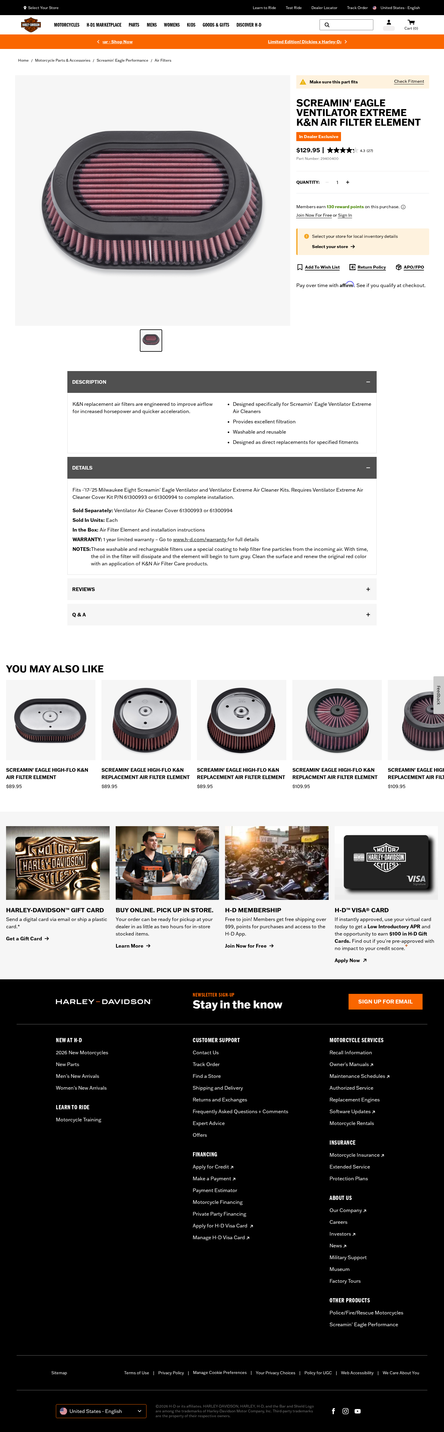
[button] (350, 150)
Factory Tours (345, 1281)
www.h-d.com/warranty (200, 539)
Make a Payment (212, 1178)
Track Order (357, 7)
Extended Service (350, 1167)
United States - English (400, 7)
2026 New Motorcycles (82, 1052)
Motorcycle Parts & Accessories (62, 60)
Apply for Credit (211, 1167)
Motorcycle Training (78, 1120)
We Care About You (401, 1372)
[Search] (346, 24)
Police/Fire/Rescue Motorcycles (366, 1313)
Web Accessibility (357, 1372)
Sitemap (59, 1372)
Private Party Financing (219, 1214)
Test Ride (294, 7)
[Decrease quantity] (327, 182)
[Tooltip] (403, 207)
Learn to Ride (264, 7)
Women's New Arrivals (81, 1088)
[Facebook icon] (333, 1411)
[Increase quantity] (348, 182)
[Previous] (98, 42)
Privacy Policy (171, 1372)
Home (23, 60)
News (336, 1246)
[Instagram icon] (345, 1411)
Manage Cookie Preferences (220, 1372)
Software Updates (350, 1111)
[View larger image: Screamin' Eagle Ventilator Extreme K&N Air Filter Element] (152, 199)
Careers (338, 1222)
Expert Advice (209, 1123)
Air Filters (163, 60)
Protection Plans (349, 1178)
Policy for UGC (318, 1372)
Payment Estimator (215, 1190)
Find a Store (207, 1076)
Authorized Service (351, 1088)
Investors (340, 1234)
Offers (200, 1135)
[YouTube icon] (357, 1411)
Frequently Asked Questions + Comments (240, 1111)
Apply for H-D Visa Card (221, 1226)
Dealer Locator (324, 7)
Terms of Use (136, 1372)
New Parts (67, 1064)
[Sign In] (389, 25)
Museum (340, 1269)
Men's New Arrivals (77, 1076)
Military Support (348, 1257)
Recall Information (351, 1052)
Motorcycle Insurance (355, 1155)
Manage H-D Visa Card (219, 1237)
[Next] (346, 42)
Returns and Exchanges (220, 1100)
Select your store (330, 246)
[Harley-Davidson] (119, 1001)
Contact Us (206, 1052)
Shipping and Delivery (218, 1088)
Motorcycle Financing (218, 1202)
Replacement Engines (355, 1100)
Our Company (346, 1210)
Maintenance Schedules (357, 1076)
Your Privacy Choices (275, 1372)
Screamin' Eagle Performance (122, 60)
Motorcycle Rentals (352, 1123)
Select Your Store (43, 7)
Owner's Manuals (349, 1064)
